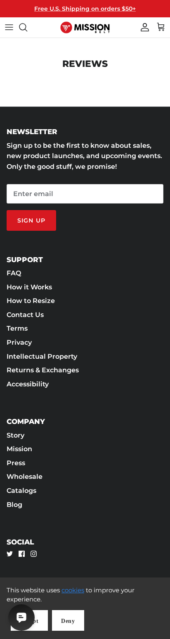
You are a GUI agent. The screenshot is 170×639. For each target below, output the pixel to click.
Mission (19, 449)
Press (16, 463)
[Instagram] (34, 554)
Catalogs (21, 491)
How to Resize (31, 301)
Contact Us (25, 315)
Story (15, 435)
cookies (72, 590)
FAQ (14, 273)
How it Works (29, 287)
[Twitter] (10, 554)
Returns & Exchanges (43, 370)
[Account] (143, 27)
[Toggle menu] (9, 27)
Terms (17, 328)
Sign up (31, 220)
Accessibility (28, 384)
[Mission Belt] (85, 27)
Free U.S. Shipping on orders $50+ (85, 8)
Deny (68, 621)
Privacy (19, 342)
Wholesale (24, 476)
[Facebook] (22, 554)
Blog (14, 505)
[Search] (27, 27)
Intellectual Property (42, 356)
